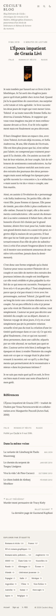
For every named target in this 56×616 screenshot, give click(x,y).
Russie (44, 60)
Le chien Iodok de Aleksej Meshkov (17, 481)
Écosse (39, 566)
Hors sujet (38, 590)
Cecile (16, 433)
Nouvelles (41, 561)
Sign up (16, 607)
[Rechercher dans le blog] (44, 6)
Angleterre (42, 555)
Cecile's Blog (13, 7)
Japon (9, 595)
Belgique (22, 595)
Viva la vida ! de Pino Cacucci (19, 473)
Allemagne (24, 566)
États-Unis (24, 561)
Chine (25, 584)
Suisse (24, 590)
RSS (26, 607)
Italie (11, 60)
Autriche (10, 590)
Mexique (37, 578)
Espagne (10, 578)
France (33, 543)
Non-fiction (40, 584)
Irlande (9, 572)
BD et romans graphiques (18, 549)
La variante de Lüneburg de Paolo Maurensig (21, 453)
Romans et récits (27, 60)
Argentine (10, 584)
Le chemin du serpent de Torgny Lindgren (17, 464)
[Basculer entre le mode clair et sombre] (49, 6)
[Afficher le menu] (38, 6)
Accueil (7, 607)
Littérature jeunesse (29, 572)
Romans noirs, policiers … (18, 555)
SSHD (9, 561)
